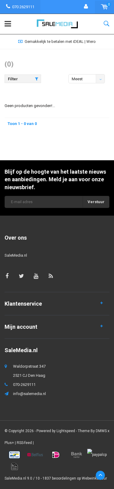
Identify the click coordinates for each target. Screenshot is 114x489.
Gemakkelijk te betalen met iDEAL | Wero (60, 41)
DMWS (101, 431)
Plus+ (9, 443)
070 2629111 (23, 7)
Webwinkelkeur (94, 478)
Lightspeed (66, 431)
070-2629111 (24, 384)
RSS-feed (24, 443)
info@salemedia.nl (29, 393)
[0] (104, 7)
